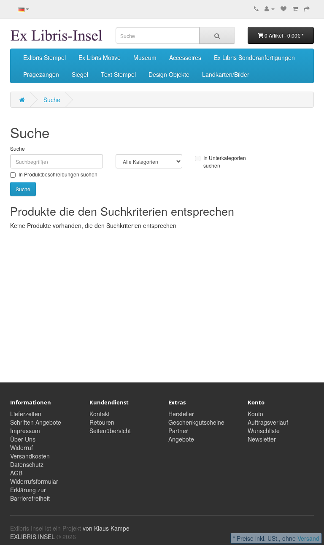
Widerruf (21, 447)
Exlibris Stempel (44, 57)
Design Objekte (168, 74)
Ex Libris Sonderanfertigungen (254, 57)
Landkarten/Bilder (225, 74)
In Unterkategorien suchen (224, 161)
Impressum (25, 430)
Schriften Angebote (35, 422)
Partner (178, 430)
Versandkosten (30, 456)
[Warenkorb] (295, 8)
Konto (255, 413)
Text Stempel (118, 74)
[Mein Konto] (270, 8)
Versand (308, 538)
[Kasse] (307, 8)
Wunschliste (264, 430)
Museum (145, 57)
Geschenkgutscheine (196, 422)
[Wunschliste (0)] (283, 8)
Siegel (80, 74)
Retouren (101, 422)
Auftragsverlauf (268, 422)
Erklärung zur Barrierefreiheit (30, 493)
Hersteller (181, 413)
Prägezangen (41, 74)
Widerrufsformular (34, 481)
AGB (16, 473)
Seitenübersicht (110, 430)
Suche (51, 99)
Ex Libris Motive (99, 57)
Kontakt (99, 413)
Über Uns (22, 439)
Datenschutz (26, 464)
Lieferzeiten (25, 413)
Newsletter (262, 439)
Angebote (181, 439)
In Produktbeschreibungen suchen (58, 174)
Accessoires (185, 57)
